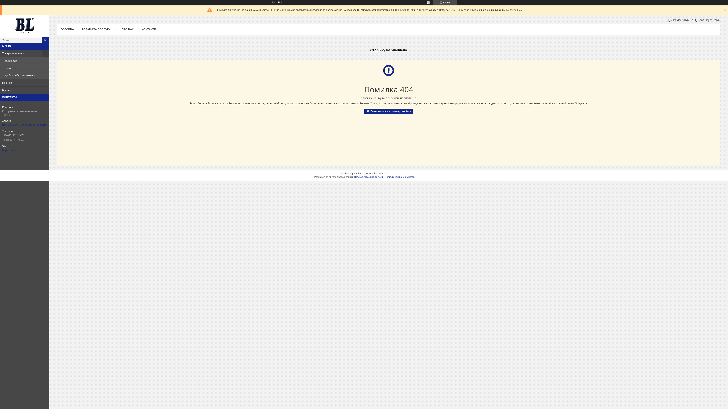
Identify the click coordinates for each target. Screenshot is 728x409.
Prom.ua (382, 173)
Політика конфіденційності (399, 177)
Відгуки (6, 90)
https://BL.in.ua (11, 150)
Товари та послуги (13, 53)
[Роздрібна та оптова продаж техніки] (24, 24)
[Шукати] (45, 40)
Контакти (149, 29)
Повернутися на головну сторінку (390, 111)
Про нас (7, 82)
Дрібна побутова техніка (20, 75)
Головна (67, 29)
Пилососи (10, 68)
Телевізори (11, 60)
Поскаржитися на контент (369, 177)
